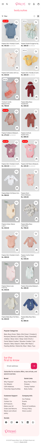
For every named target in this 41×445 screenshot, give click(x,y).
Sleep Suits (23, 339)
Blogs (24, 404)
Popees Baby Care (16, 440)
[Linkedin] (27, 422)
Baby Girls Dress (23, 334)
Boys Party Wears (30, 382)
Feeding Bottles (9, 346)
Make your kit (8, 406)
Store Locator (27, 411)
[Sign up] (34, 366)
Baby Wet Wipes (27, 344)
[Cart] (38, 4)
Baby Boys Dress (10, 334)
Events (24, 401)
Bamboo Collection (17, 336)
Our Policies (26, 399)
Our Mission (8, 384)
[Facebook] (6, 422)
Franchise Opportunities (12, 389)
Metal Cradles (14, 341)
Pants (6, 341)
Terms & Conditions (28, 406)
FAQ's (6, 399)
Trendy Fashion (29, 386)
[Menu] (3, 4)
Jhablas (7, 339)
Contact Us (8, 401)
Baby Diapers (15, 344)
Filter (5, 16)
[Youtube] (17, 422)
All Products (8, 404)
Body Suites (28, 389)
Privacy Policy (27, 408)
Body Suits (15, 339)
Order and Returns (10, 408)
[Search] (7, 4)
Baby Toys (31, 346)
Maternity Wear (21, 346)
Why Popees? (8, 382)
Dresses (27, 384)
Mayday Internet (23, 442)
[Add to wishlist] (16, 22)
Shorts (30, 339)
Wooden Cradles (26, 341)
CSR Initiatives (9, 386)
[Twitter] (22, 422)
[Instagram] (11, 422)
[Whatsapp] (33, 422)
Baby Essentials (30, 336)
